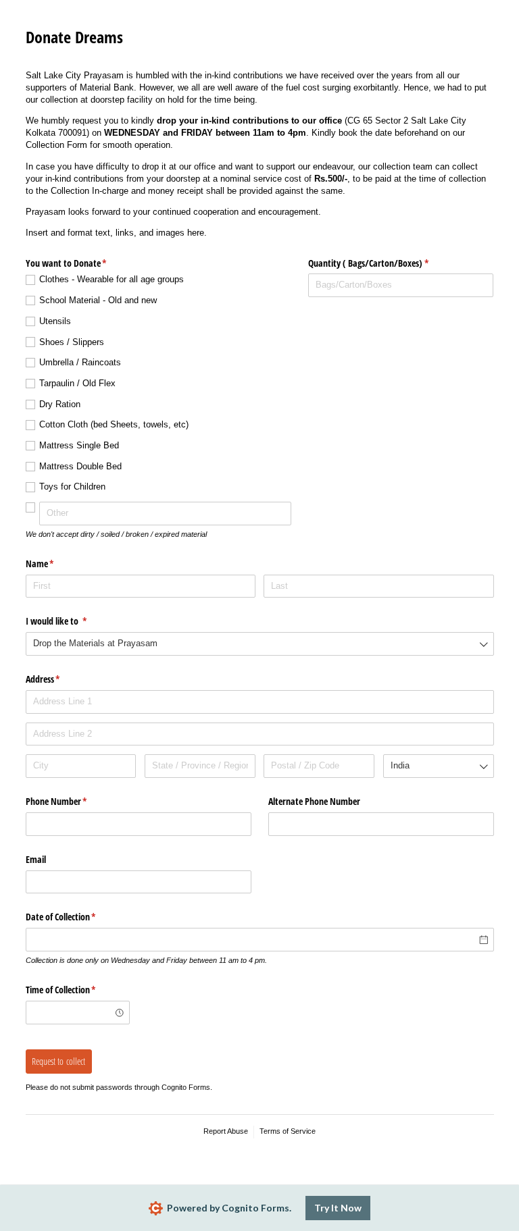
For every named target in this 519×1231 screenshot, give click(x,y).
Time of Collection (77, 989)
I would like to (72, 620)
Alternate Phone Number (314, 801)
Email (36, 859)
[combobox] (260, 644)
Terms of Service (288, 1131)
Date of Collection (77, 916)
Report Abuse (225, 1131)
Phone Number (72, 801)
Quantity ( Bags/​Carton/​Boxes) (384, 263)
